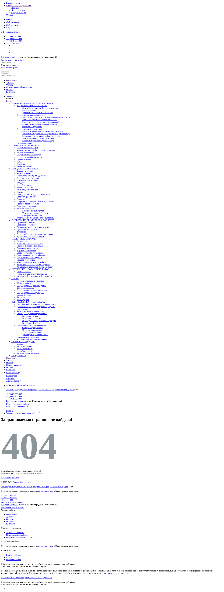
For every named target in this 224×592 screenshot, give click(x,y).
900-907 (14, 36)
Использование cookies (16, 535)
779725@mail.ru (13, 43)
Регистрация (12, 67)
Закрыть (9, 96)
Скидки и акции (18, 12)
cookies (110, 573)
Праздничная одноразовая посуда (31, 325)
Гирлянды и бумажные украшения (32, 313)
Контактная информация (17, 406)
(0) (8, 27)
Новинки (15, 8)
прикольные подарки (64, 390)
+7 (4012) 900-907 (14, 399)
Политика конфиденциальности (20, 537)
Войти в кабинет (13, 555)
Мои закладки (12, 557)
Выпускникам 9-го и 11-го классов (32, 106)
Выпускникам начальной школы (31, 115)
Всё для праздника (9, 57)
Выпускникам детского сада (29, 129)
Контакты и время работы (12, 60)
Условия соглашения (15, 533)
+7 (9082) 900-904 (14, 396)
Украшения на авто (25, 208)
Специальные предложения (18, 5)
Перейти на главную (10, 478)
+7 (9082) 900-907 (14, 394)
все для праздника (45, 491)
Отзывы (9, 15)
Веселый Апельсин (26, 385)
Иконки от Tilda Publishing (12, 577)
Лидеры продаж (18, 10)
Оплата (9, 85)
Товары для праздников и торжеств (21, 390)
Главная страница (14, 3)
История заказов (13, 560)
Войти (9, 19)
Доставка (10, 82)
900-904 (14, 39)
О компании (11, 80)
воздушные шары (46, 390)
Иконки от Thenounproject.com (38, 577)
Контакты (10, 92)
